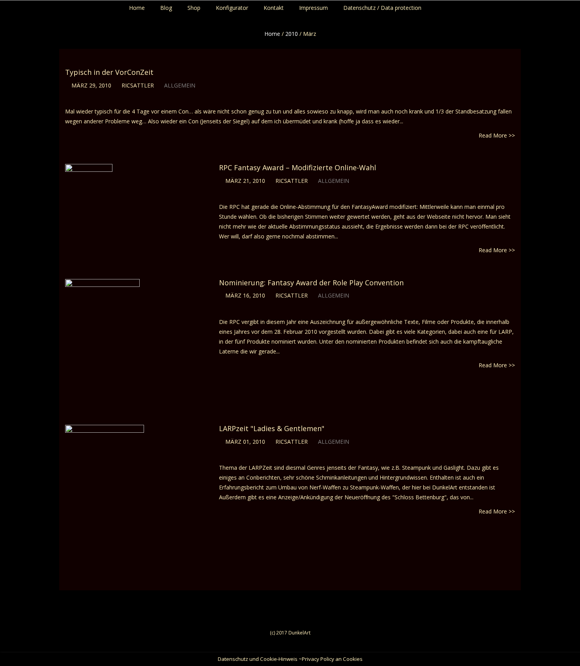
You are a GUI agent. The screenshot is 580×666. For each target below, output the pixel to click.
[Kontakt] (578, 6)
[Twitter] (563, 6)
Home (272, 33)
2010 (291, 33)
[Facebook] (556, 6)
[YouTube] (571, 6)
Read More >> (497, 135)
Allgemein (179, 85)
